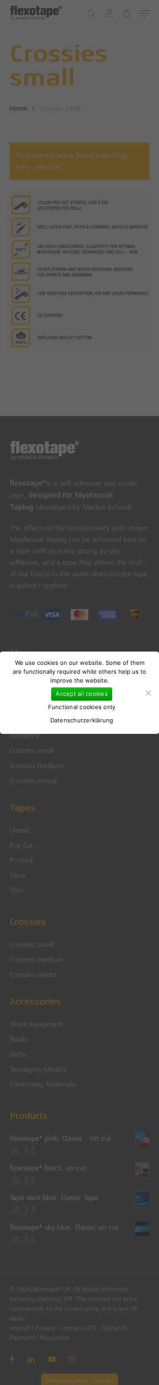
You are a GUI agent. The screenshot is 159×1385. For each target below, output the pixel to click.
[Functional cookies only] (148, 692)
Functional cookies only (82, 706)
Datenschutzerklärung (82, 720)
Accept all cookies (82, 693)
